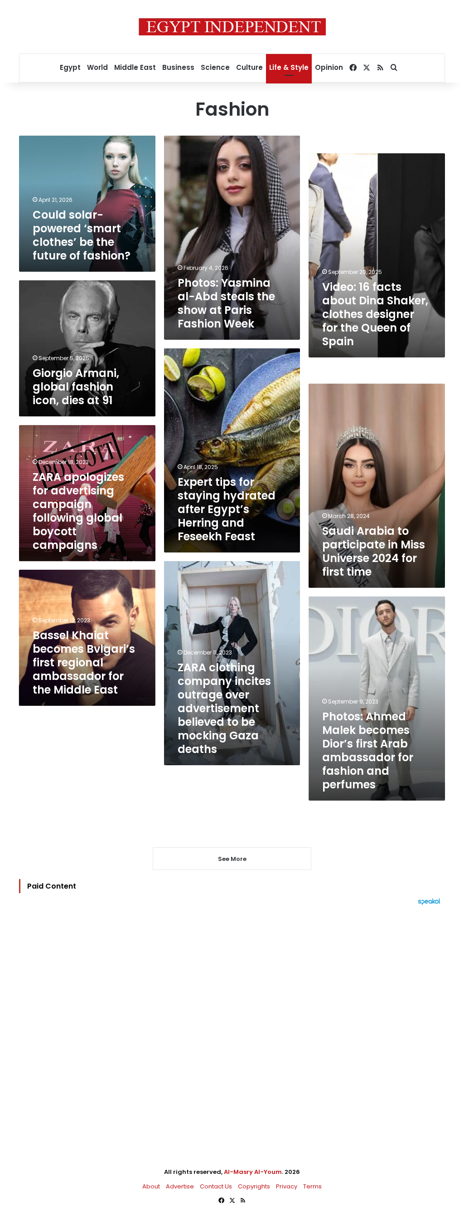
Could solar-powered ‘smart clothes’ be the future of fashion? (81, 235)
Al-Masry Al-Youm (253, 1172)
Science (215, 67)
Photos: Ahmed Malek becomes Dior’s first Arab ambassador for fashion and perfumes (367, 750)
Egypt (70, 67)
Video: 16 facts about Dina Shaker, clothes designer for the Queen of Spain (375, 314)
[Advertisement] (232, 1026)
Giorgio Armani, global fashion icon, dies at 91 (76, 387)
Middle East (135, 67)
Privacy (286, 1186)
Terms (312, 1186)
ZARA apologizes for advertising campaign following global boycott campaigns (78, 510)
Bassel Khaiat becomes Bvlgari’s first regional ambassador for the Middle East (84, 662)
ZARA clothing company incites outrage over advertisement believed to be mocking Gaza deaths (224, 708)
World (97, 67)
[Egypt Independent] (232, 26)
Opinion (329, 67)
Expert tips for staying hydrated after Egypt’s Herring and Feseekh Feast (227, 509)
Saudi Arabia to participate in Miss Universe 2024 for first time (373, 551)
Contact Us (216, 1186)
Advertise (180, 1186)
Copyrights (254, 1186)
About (151, 1186)
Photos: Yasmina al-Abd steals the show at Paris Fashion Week (226, 303)
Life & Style (289, 67)
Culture (249, 67)
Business (178, 67)
